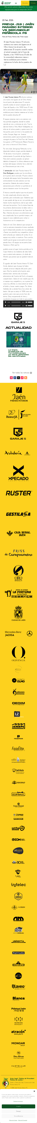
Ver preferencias (18, 1116)
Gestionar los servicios (18, 1101)
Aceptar (18, 1106)
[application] (18, 302)
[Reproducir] (5, 302)
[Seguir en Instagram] (11, 377)
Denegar (18, 1111)
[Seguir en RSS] (25, 377)
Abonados (25, 3)
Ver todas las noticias (20, 373)
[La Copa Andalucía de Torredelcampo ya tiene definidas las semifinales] (18, 339)
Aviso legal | (14, 1078)
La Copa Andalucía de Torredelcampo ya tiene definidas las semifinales (18, 353)
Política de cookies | (16, 1080)
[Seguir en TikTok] (22, 377)
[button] (34, 1091)
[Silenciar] (26, 302)
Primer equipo (24, 36)
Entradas (33, 3)
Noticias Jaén (16, 36)
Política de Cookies (13, 1120)
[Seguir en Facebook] (14, 377)
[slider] (30, 302)
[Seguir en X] (18, 377)
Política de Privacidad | (27, 1078)
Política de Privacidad (22, 1120)
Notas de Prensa (6, 36)
